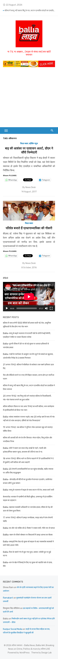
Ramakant (8, 598)
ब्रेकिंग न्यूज (33, 143)
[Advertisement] (29, 99)
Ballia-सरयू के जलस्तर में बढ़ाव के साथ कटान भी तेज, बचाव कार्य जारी (28, 490)
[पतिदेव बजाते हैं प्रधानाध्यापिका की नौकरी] (29, 211)
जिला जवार (24, 143)
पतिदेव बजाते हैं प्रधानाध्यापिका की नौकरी (29, 228)
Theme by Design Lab (41, 652)
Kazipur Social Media (12, 629)
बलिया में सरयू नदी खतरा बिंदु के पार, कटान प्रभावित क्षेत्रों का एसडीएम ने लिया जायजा (29, 10)
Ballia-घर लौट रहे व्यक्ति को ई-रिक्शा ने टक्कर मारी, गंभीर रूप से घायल (29, 528)
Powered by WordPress (19, 652)
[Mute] (46, 308)
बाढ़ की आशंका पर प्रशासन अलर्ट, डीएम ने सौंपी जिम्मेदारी (29, 150)
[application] (29, 296)
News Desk (30, 187)
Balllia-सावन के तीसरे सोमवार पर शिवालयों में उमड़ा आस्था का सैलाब (27, 534)
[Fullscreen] (51, 308)
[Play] (6, 308)
